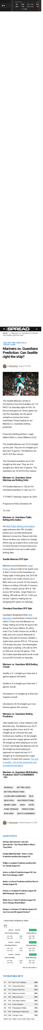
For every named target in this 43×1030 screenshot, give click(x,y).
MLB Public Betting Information (20, 526)
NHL (33, 1019)
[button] (4, 329)
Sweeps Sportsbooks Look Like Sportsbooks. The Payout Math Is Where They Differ (19, 844)
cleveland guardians (15, 796)
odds (22, 805)
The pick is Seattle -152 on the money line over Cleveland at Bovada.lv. (21, 762)
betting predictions (14, 792)
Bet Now (33, 930)
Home (5, 333)
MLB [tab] (5, 925)
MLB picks (9, 800)
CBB (23, 1019)
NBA (14, 1019)
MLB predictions (26, 800)
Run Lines (9, 813)
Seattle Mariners (26, 813)
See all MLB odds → (30, 967)
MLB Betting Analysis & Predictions (15, 344)
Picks (31, 805)
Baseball (8, 787)
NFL (10, 1019)
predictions (28, 809)
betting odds (23, 787)
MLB (31, 796)
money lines (10, 805)
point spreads (11, 809)
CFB (19, 1019)
